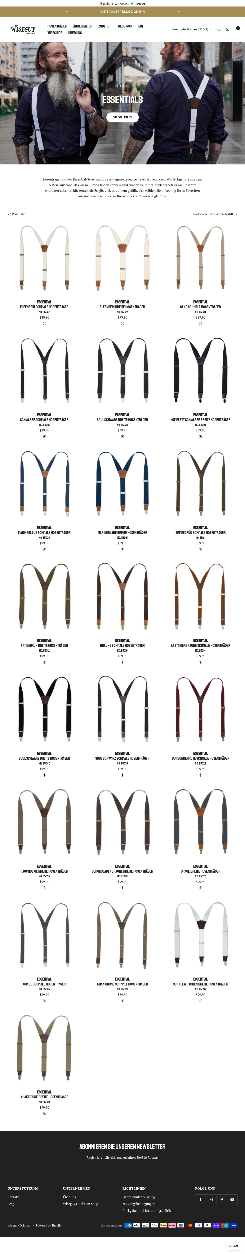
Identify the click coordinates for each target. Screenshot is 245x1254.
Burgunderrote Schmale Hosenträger (200, 758)
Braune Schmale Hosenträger (122, 645)
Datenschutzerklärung (138, 1197)
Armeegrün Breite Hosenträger (44, 645)
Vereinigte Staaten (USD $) (190, 29)
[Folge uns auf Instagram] (211, 1199)
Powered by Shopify (48, 1225)
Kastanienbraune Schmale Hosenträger (200, 645)
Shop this (122, 117)
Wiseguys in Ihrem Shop (80, 1204)
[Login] (227, 29)
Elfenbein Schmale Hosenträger (44, 306)
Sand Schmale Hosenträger (200, 306)
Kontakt (13, 1197)
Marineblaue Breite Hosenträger (122, 532)
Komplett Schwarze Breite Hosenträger (200, 419)
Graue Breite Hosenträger (200, 871)
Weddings (125, 26)
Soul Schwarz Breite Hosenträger (122, 419)
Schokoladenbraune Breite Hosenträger (122, 871)
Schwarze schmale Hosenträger (44, 419)
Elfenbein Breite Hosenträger (122, 306)
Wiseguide (54, 33)
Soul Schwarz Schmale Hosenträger (122, 758)
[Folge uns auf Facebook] (200, 1199)
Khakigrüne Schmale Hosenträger (122, 984)
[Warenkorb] (235, 29)
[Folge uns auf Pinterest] (221, 1199)
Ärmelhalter (82, 26)
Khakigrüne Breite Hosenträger (44, 1097)
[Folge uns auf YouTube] (232, 1199)
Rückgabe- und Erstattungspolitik (146, 1211)
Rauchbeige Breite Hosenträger (44, 871)
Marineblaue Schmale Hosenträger (44, 532)
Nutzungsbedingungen (138, 1204)
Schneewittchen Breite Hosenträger (200, 984)
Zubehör (104, 26)
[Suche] (219, 29)
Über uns (75, 33)
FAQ (140, 26)
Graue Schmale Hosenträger (44, 984)
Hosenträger (57, 26)
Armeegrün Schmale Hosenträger (201, 532)
